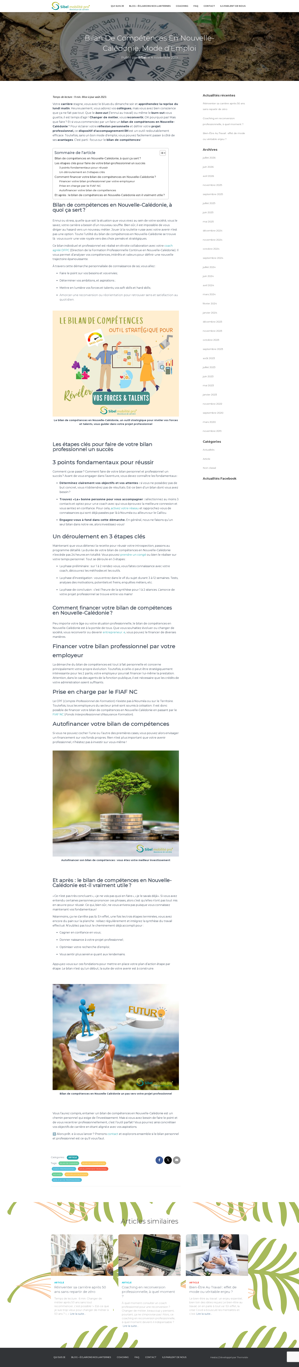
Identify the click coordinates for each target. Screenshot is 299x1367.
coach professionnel (64, 1169)
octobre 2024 (211, 248)
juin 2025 (208, 212)
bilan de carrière (69, 1163)
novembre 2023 (212, 330)
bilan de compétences (93, 1163)
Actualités (208, 449)
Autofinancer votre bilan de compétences (87, 190)
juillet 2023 (209, 367)
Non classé (209, 467)
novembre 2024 (212, 239)
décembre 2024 (212, 230)
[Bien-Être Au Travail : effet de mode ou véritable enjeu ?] (217, 1254)
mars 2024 (209, 294)
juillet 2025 (209, 203)
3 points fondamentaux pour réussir (83, 167)
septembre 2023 (213, 349)
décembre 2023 (212, 321)
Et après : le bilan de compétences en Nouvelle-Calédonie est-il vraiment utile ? (110, 195)
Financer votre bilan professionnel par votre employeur (97, 181)
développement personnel (93, 1169)
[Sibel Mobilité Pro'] (70, 6)
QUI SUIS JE (117, 6)
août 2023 (209, 358)
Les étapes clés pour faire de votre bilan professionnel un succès (100, 163)
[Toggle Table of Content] (161, 153)
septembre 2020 (213, 412)
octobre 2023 (211, 339)
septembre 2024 (213, 257)
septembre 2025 (213, 194)
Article (73, 1157)
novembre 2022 (212, 403)
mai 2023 (208, 385)
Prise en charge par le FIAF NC (80, 185)
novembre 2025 (212, 185)
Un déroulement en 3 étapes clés (82, 172)
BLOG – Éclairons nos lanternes (150, 6)
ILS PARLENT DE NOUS (233, 6)
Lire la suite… (78, 1313)
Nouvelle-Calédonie (76, 1174)
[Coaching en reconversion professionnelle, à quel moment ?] (149, 1254)
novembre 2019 (212, 431)
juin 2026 (208, 166)
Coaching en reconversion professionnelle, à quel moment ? (148, 1291)
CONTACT (209, 6)
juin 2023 (208, 376)
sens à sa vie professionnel (66, 1180)
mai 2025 (208, 221)
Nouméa (57, 1174)
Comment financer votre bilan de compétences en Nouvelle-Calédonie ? (105, 177)
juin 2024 (208, 276)
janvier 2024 (210, 312)
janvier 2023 (210, 394)
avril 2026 (208, 176)
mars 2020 (209, 422)
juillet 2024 (209, 267)
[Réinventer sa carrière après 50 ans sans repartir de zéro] (82, 1254)
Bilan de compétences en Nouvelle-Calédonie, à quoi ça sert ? (98, 158)
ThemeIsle (242, 1357)
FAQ (195, 6)
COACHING (182, 6)
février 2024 (210, 303)
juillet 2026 (209, 157)
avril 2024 (208, 285)
